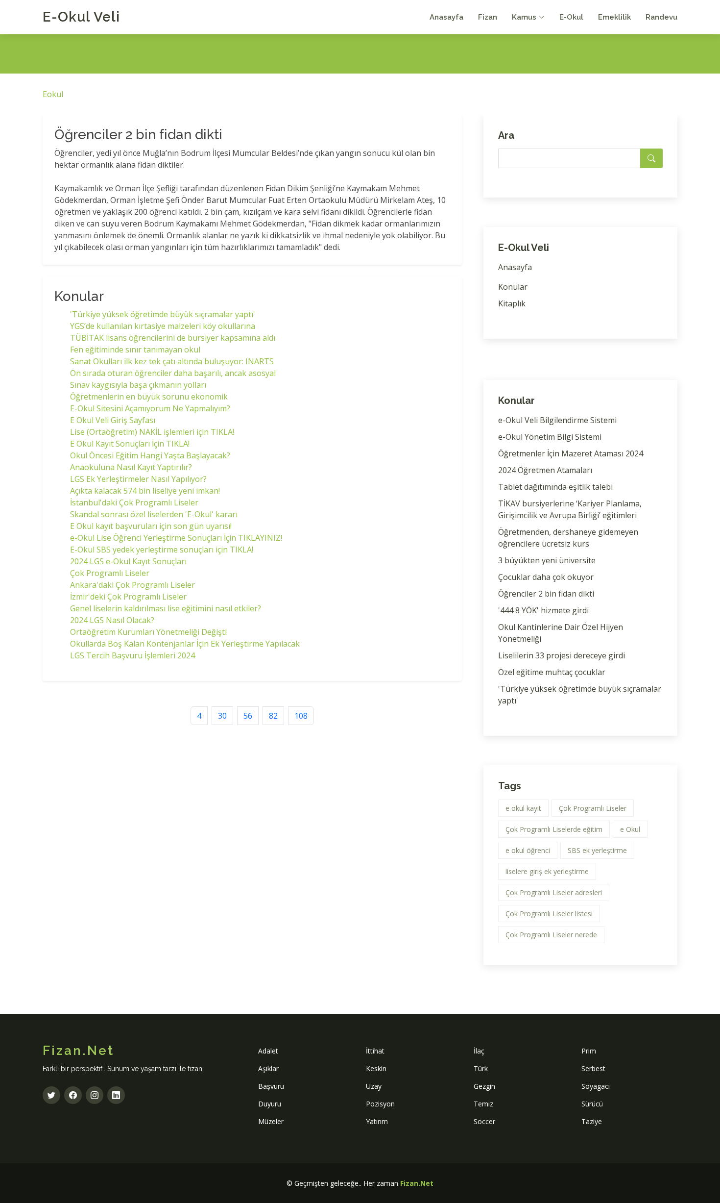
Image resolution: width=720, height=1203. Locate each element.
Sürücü (592, 1103)
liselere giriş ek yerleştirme (547, 871)
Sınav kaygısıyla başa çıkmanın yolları (138, 384)
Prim (588, 1050)
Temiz (483, 1103)
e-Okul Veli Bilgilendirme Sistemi (557, 420)
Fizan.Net (416, 1183)
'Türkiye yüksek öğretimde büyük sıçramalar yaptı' (162, 314)
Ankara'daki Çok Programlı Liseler (132, 584)
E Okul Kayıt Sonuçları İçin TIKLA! (130, 443)
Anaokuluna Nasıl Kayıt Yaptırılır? (131, 467)
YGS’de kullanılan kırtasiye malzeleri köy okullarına (162, 326)
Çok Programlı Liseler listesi (549, 913)
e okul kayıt (523, 808)
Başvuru (271, 1086)
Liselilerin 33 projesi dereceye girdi (561, 655)
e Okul (630, 829)
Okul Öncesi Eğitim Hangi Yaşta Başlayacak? (150, 455)
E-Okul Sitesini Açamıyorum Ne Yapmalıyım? (150, 408)
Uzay (374, 1086)
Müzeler (271, 1121)
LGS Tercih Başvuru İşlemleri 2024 (132, 655)
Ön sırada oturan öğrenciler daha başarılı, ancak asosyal (173, 373)
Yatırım (377, 1121)
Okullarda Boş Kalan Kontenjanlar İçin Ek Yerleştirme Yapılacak (185, 643)
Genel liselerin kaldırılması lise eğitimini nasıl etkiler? (165, 608)
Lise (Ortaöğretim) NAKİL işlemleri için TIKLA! (152, 431)
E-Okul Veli (81, 17)
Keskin (376, 1068)
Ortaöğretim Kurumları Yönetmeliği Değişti (148, 632)
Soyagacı (595, 1086)
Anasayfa (446, 17)
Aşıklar (268, 1068)
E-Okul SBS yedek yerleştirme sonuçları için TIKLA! (161, 549)
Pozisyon (380, 1103)
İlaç (479, 1050)
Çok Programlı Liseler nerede (551, 934)
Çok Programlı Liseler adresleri (553, 892)
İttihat (375, 1050)
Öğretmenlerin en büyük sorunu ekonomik (149, 396)
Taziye (591, 1121)
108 (301, 715)
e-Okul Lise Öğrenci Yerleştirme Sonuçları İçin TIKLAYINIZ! (176, 537)
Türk (481, 1068)
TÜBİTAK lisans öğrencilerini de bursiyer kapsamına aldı (172, 337)
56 (247, 715)
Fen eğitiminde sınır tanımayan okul (135, 349)
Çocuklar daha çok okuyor (546, 577)
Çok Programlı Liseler (109, 573)
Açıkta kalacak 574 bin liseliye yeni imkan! (145, 490)
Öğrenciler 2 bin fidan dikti (546, 593)
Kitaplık (512, 303)
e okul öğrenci (527, 850)
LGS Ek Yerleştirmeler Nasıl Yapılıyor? (138, 479)
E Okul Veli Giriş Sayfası (112, 420)
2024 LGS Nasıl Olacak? (112, 620)
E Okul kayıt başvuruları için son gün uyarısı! (151, 526)
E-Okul (571, 17)
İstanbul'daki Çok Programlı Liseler (134, 502)
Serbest (593, 1068)
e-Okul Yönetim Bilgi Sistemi (549, 436)
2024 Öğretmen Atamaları (545, 470)
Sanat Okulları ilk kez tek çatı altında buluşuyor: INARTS (172, 361)
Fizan (487, 17)
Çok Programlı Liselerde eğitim (553, 829)
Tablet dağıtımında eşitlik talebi (555, 486)
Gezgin (484, 1086)
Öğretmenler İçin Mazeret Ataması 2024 (570, 453)
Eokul (53, 94)
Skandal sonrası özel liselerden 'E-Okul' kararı (154, 514)
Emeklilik (614, 17)
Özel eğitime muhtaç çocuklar (551, 672)
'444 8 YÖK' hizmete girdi (543, 610)
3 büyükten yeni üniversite (547, 560)
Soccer (484, 1121)
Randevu (661, 17)
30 (222, 715)
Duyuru (269, 1103)
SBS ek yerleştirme (597, 850)
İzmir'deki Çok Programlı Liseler (128, 596)
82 (273, 715)
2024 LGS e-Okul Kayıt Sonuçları (128, 561)
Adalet (268, 1050)
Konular (513, 286)
